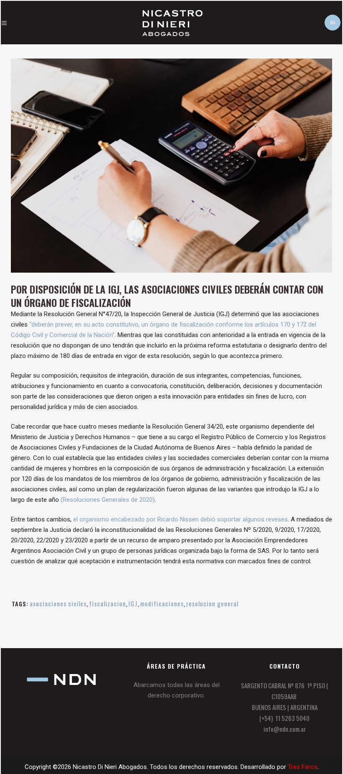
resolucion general (212, 603)
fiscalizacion (107, 603)
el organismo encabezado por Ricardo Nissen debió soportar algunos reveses (180, 519)
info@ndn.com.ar (285, 728)
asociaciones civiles (58, 603)
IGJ (133, 603)
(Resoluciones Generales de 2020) (108, 499)
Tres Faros (302, 767)
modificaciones (162, 603)
